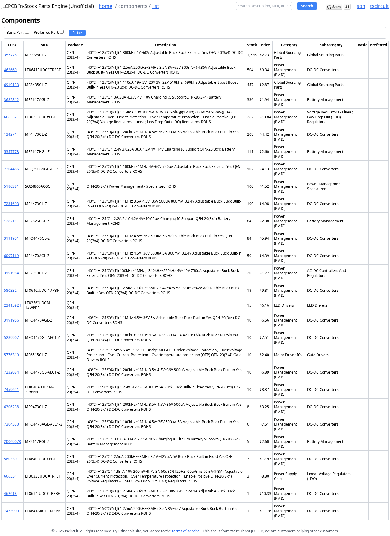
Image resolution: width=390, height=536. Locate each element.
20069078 (12, 441)
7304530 (11, 424)
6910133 (11, 84)
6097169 (11, 255)
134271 (10, 134)
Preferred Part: (46, 32)
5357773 (11, 151)
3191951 (11, 238)
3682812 (11, 99)
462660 (10, 69)
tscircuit (379, 6)
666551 (10, 476)
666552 (10, 117)
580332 (10, 290)
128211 (10, 221)
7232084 (11, 372)
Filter (77, 32)
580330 (10, 458)
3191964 (11, 273)
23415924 (12, 305)
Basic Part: (15, 32)
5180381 (11, 186)
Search (307, 6)
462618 (10, 493)
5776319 (11, 354)
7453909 (11, 510)
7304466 (11, 169)
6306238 (11, 406)
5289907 (11, 337)
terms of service (186, 531)
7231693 (11, 203)
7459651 (11, 389)
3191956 (11, 320)
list (155, 6)
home (105, 6)
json (360, 6)
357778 (10, 54)
